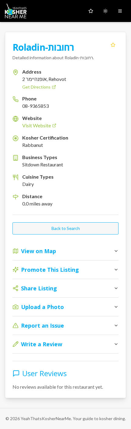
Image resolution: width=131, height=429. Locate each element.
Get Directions (36, 86)
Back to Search (65, 228)
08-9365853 (35, 106)
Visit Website (36, 125)
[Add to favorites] (113, 44)
